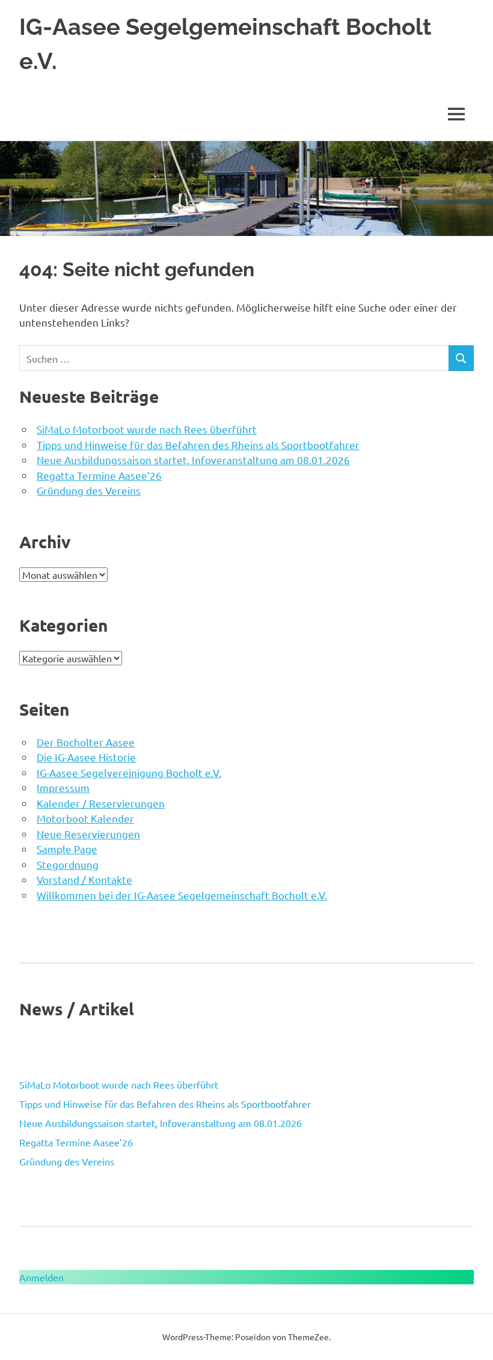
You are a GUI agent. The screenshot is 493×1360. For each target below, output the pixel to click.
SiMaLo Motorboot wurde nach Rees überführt (147, 429)
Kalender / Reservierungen (101, 803)
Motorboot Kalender (85, 818)
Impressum (63, 787)
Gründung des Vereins (89, 490)
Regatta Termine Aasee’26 (99, 475)
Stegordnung (68, 864)
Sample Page (67, 848)
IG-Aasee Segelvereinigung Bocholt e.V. (129, 772)
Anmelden (41, 1277)
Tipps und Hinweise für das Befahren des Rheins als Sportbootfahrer (198, 444)
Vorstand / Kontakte (84, 879)
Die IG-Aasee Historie (86, 757)
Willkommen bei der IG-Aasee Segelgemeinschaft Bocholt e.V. (182, 895)
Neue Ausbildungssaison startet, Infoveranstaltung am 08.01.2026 (193, 459)
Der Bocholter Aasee (86, 742)
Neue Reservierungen (88, 833)
